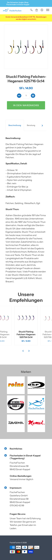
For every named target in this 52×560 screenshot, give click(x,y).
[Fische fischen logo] (36, 404)
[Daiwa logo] (16, 423)
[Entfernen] (19, 95)
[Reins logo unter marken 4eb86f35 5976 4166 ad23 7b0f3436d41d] (16, 385)
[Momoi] (36, 423)
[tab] (15, 125)
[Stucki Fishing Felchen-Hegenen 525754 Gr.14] (26, 317)
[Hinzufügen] (33, 95)
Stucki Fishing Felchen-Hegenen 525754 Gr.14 (26, 334)
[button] (31, 10)
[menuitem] (31, 10)
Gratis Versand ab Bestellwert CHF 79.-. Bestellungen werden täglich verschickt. (26, 18)
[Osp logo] (36, 385)
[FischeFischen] (12, 10)
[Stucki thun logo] (16, 404)
